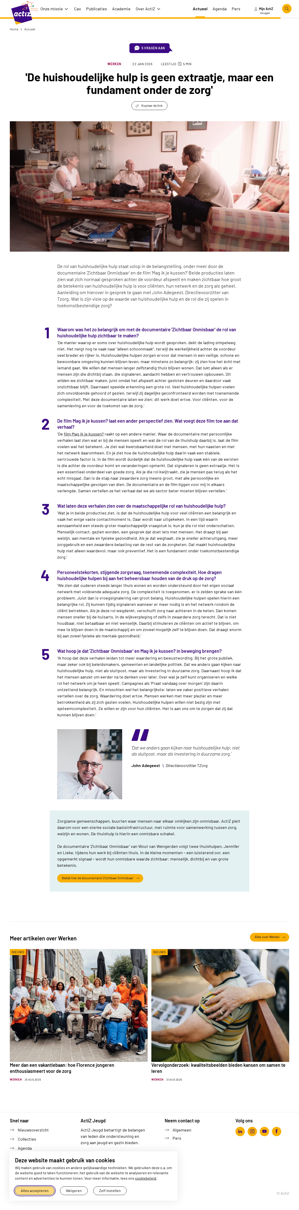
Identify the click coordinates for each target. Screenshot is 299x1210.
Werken (114, 64)
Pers (177, 1138)
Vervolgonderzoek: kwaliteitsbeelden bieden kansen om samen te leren (218, 1068)
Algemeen (182, 1129)
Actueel (29, 29)
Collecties (27, 1139)
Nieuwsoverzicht (33, 1129)
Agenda (25, 1148)
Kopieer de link (152, 105)
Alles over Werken (267, 937)
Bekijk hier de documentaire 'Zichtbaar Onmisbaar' (98, 878)
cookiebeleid (145, 1178)
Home (14, 29)
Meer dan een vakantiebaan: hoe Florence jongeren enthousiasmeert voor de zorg (62, 1068)
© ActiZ (283, 1193)
